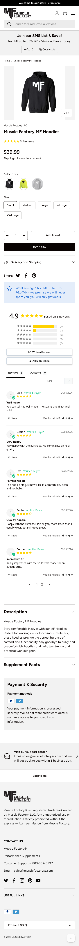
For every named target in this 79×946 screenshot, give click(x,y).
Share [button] (14, 418)
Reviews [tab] (13, 372)
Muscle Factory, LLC (15, 125)
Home (7, 61)
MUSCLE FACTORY (21, 937)
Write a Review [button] (41, 352)
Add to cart (53, 235)
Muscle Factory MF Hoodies (27, 61)
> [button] (49, 584)
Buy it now (39, 246)
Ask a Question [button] (41, 361)
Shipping (9, 158)
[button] (65, 13)
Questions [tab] (36, 372)
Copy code (48, 49)
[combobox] (39, 24)
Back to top (40, 775)
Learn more (54, 3)
